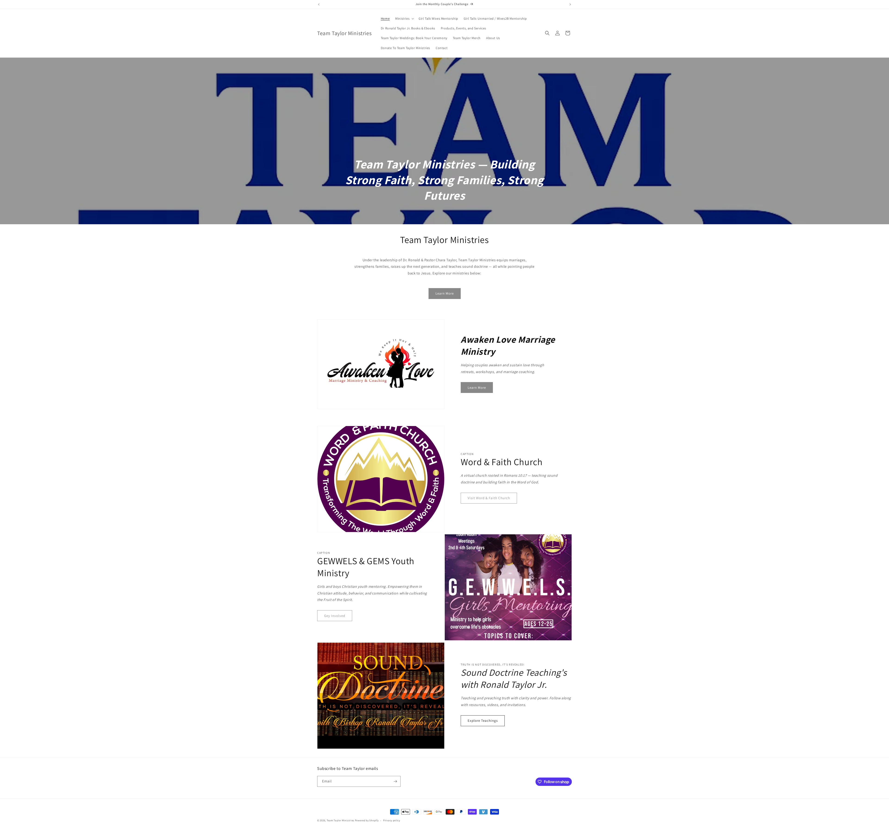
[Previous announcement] (319, 4)
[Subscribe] (395, 781)
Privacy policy (391, 820)
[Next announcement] (570, 4)
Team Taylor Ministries (340, 820)
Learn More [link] (444, 293)
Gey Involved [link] (334, 615)
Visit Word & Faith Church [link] (489, 498)
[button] (404, 18)
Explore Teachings (483, 720)
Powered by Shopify (367, 820)
